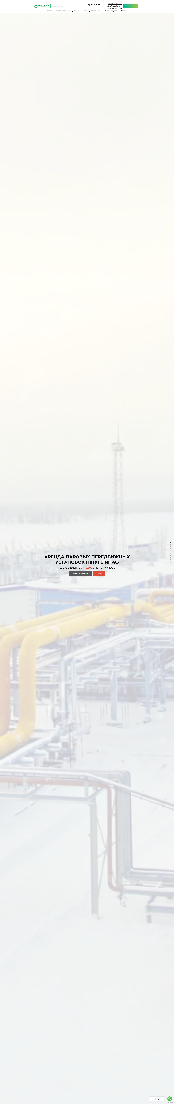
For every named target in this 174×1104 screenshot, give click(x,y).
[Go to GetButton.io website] (170, 1102)
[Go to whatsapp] (169, 1098)
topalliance (116, 6)
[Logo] (49, 6)
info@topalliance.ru (115, 4)
